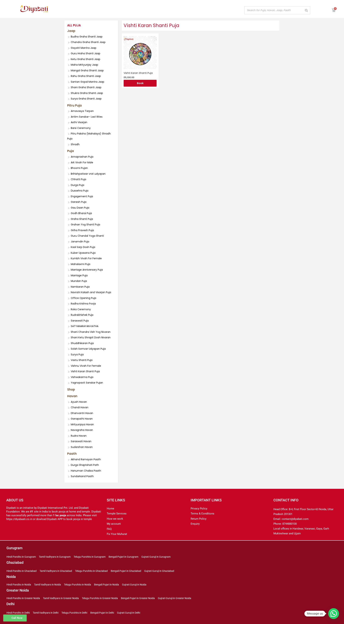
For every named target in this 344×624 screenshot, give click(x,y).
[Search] (306, 10)
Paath (72, 454)
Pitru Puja (74, 105)
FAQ (109, 529)
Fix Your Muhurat (117, 534)
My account (114, 523)
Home (110, 508)
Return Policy (198, 518)
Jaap (71, 31)
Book (140, 83)
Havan (72, 396)
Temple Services (116, 513)
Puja (70, 151)
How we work (115, 518)
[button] (333, 613)
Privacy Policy (199, 508)
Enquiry (195, 523)
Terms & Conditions (202, 513)
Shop (71, 389)
